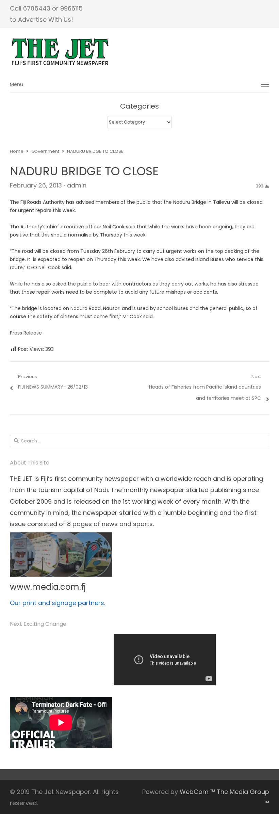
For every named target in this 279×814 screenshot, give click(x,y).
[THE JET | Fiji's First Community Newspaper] (139, 52)
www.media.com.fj (48, 586)
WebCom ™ (197, 791)
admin (76, 185)
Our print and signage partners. (57, 603)
